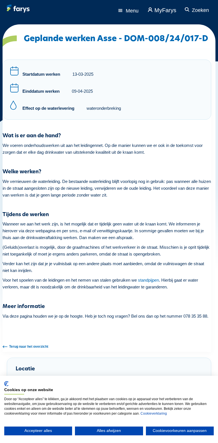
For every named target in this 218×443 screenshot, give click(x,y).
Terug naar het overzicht (28, 347)
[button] (196, 7)
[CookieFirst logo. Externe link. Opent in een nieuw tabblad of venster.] (6, 383)
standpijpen (148, 280)
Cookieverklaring (154, 413)
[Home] (18, 8)
